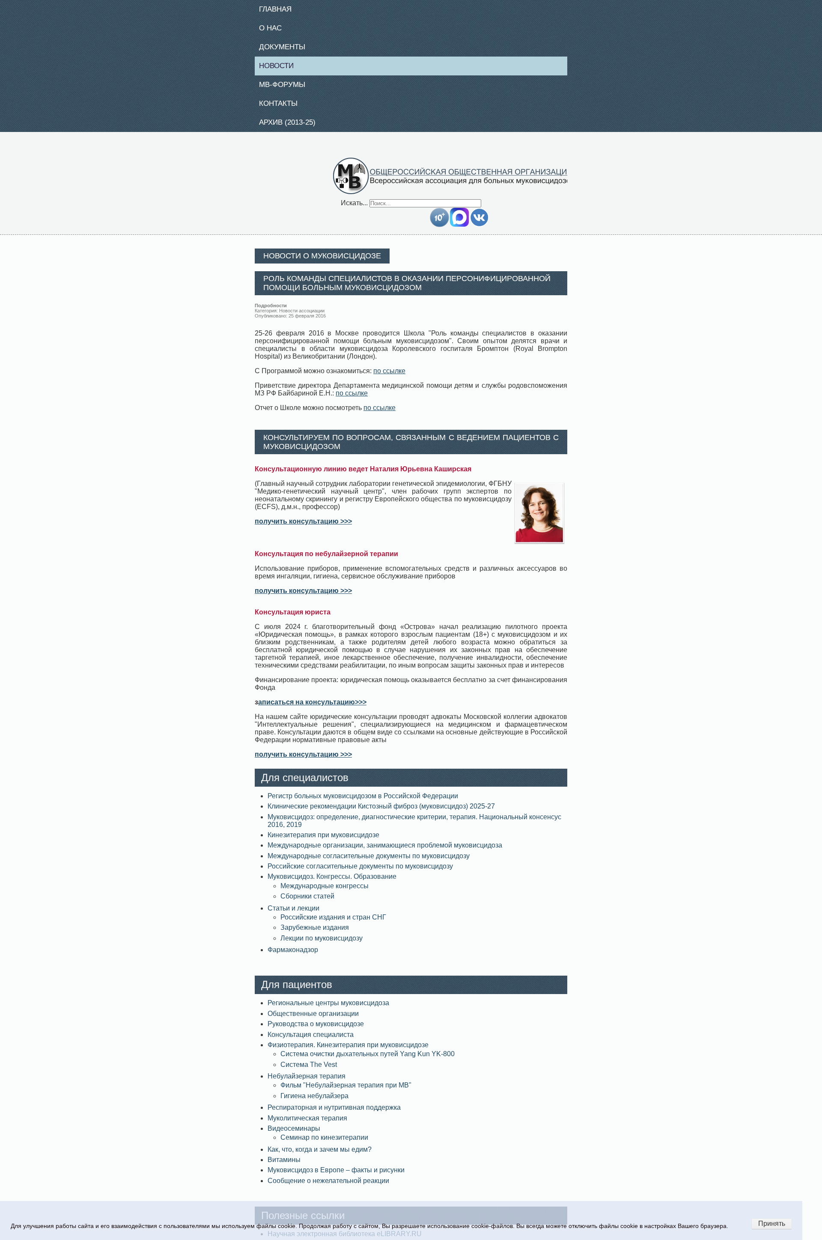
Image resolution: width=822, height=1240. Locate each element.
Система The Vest (308, 1069)
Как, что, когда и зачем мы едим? (320, 1154)
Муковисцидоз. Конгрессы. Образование (332, 881)
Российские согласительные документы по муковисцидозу (360, 871)
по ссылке (389, 376)
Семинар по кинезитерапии (324, 1142)
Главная (279, 9)
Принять (771, 1223)
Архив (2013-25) (291, 127)
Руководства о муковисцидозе (316, 1029)
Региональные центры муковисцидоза (328, 1008)
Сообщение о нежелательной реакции (328, 1185)
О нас (273, 29)
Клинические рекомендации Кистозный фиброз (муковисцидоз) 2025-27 (381, 811)
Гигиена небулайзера (314, 1100)
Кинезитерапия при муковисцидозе (323, 840)
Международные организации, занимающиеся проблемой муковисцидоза (385, 850)
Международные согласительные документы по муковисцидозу (369, 861)
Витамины (284, 1164)
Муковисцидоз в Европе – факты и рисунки (336, 1175)
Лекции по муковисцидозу (321, 942)
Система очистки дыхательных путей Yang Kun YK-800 (367, 1059)
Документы (285, 49)
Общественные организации (313, 1018)
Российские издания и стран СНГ (333, 922)
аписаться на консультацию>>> (312, 707)
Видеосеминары (294, 1133)
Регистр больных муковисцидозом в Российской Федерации (363, 801)
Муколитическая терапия (307, 1122)
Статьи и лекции (293, 913)
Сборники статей (307, 901)
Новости (280, 68)
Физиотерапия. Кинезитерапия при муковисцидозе (348, 1050)
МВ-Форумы (285, 88)
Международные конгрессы (324, 890)
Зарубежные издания (314, 932)
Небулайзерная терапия (306, 1081)
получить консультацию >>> (303, 526)
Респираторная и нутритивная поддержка (334, 1112)
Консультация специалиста (311, 1039)
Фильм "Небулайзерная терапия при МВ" (345, 1090)
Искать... (354, 207)
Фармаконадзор (293, 954)
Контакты (281, 107)
